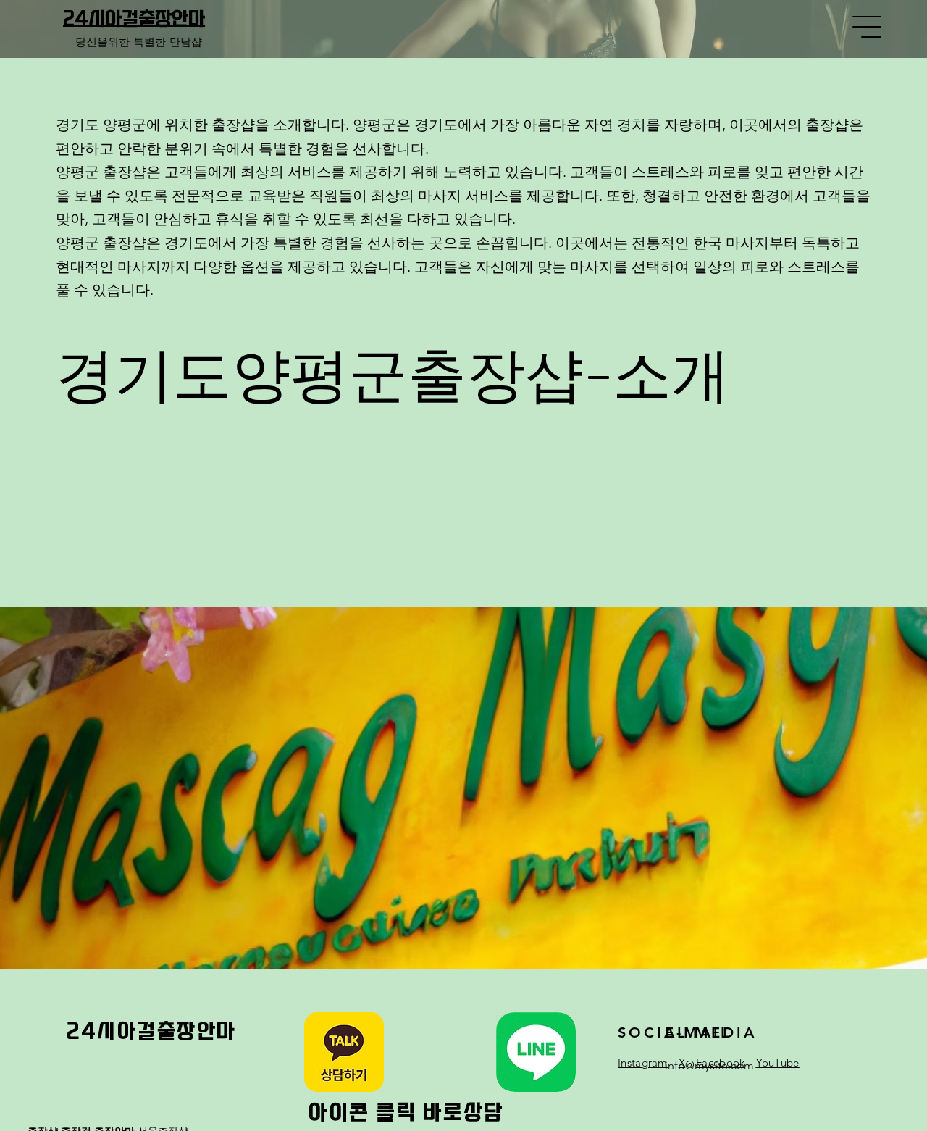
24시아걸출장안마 (134, 19)
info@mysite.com (709, 1065)
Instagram (643, 1062)
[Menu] (867, 26)
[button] (344, 1052)
